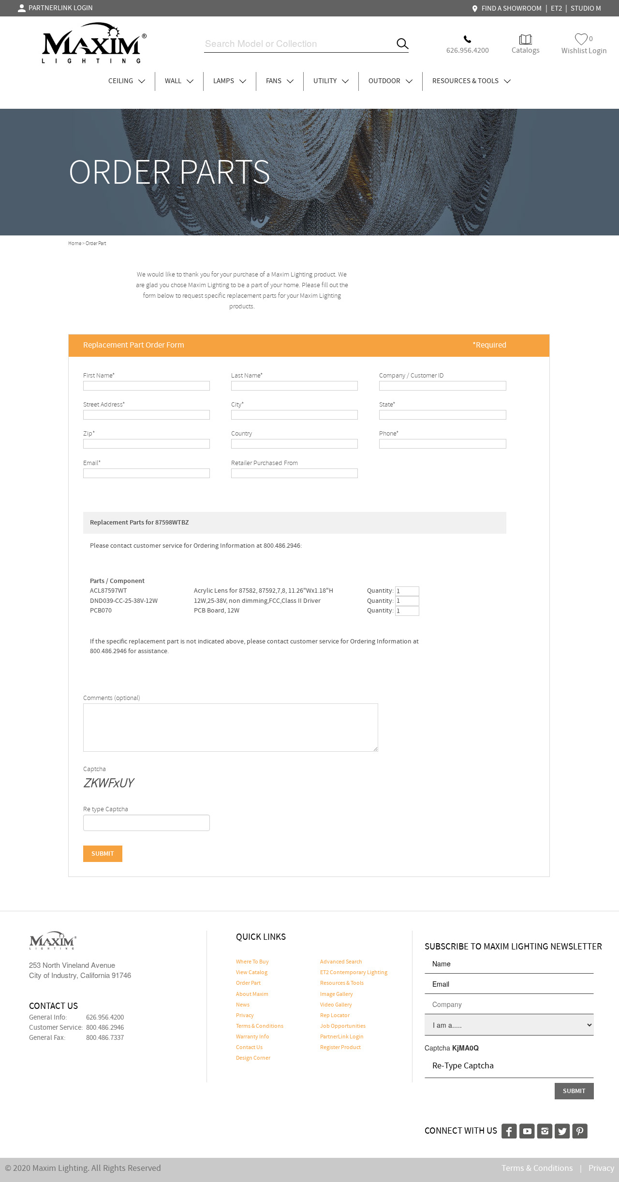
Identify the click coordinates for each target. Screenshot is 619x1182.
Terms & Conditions (259, 1026)
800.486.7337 (105, 1038)
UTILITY (325, 81)
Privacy (245, 1016)
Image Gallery (336, 994)
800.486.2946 (105, 1028)
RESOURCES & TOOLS (466, 81)
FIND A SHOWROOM (510, 9)
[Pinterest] (580, 1130)
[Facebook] (509, 1130)
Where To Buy (252, 962)
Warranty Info (252, 1037)
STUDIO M (586, 9)
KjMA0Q (465, 1047)
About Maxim (252, 994)
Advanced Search (341, 962)
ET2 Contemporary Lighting (353, 973)
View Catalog (251, 973)
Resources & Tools (342, 983)
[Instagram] (545, 1130)
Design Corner (253, 1058)
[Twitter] (562, 1130)
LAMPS (224, 81)
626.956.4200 (105, 1017)
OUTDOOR (385, 81)
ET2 (556, 9)
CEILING (121, 81)
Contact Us (249, 1047)
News (243, 1005)
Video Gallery (336, 1005)
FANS (274, 81)
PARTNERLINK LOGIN (59, 8)
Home (74, 243)
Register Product (340, 1047)
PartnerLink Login (342, 1037)
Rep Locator (335, 1016)
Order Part (248, 983)
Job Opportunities (343, 1026)
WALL (174, 81)
